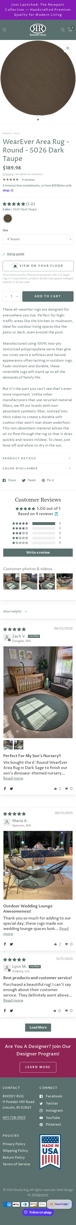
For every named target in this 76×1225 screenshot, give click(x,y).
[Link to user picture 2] (8, 745)
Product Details (19, 458)
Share (12, 480)
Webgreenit (40, 1195)
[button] (14, 204)
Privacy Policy (14, 1144)
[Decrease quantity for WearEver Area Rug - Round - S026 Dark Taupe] (6, 296)
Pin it (50, 480)
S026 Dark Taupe (8, 218)
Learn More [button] (38, 1067)
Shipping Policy (15, 1151)
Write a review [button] (38, 552)
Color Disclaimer (20, 468)
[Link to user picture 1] (38, 692)
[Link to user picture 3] (19, 745)
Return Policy (14, 1157)
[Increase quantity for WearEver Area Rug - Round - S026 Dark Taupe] (17, 296)
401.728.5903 (14, 1117)
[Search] (62, 30)
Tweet (32, 480)
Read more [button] (13, 778)
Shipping (8, 174)
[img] (14, 629)
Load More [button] (38, 1027)
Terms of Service (16, 1164)
